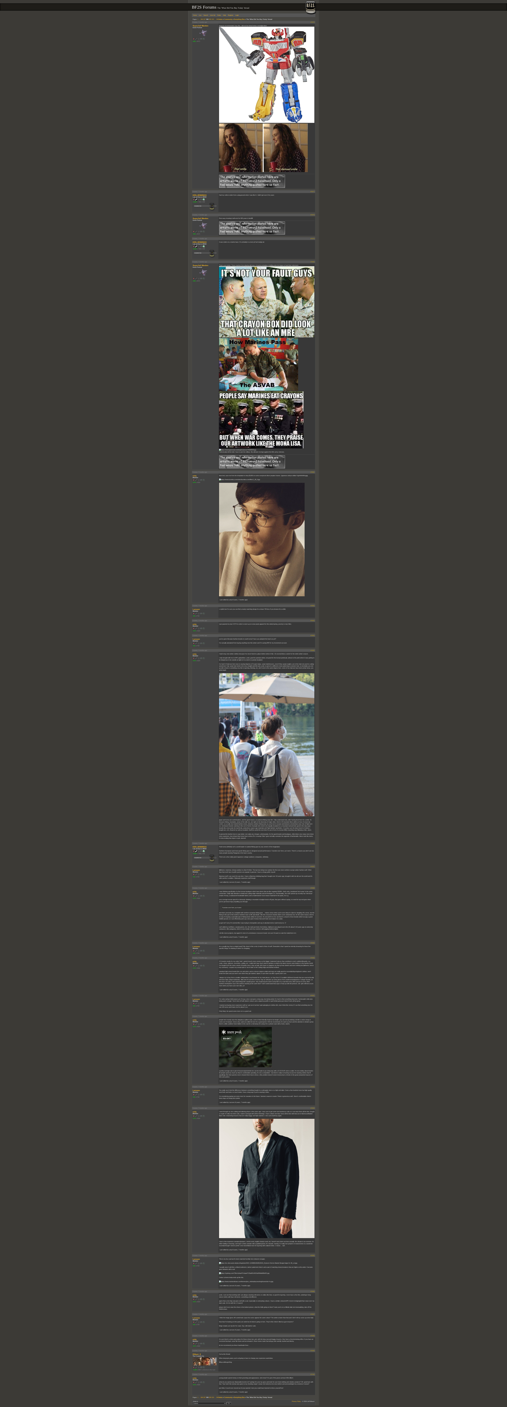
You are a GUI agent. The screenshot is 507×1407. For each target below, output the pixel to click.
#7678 (312, 215)
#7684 (312, 635)
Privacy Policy (296, 1401)
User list (212, 15)
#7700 (312, 1374)
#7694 (312, 1108)
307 (204, 19)
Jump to (195, 1401)
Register (230, 15)
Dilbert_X (197, 1354)
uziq (194, 476)
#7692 (312, 1016)
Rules (219, 15)
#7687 (312, 866)
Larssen (196, 609)
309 (210, 19)
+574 (194, 482)
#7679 (312, 238)
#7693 (312, 1087)
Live (200, 15)
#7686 (312, 843)
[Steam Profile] (196, 200)
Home (195, 15)
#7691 (312, 995)
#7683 (312, 620)
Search (205, 15)
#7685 (312, 650)
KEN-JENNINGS (199, 195)
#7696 (312, 1291)
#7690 (312, 958)
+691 (194, 41)
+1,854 (195, 1370)
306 (202, 19)
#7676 (312, 22)
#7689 (312, 943)
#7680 (312, 262)
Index (221, 19)
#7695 (312, 1255)
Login (237, 15)
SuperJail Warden (200, 26)
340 (217, 19)
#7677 (312, 191)
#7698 (312, 1336)
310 (213, 19)
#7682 (312, 605)
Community (228, 19)
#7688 (312, 888)
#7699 (312, 1350)
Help (224, 15)
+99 (194, 616)
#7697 (312, 1314)
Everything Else (239, 19)
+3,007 (195, 202)
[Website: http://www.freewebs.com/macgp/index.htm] (204, 200)
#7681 (312, 472)
